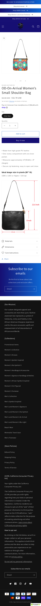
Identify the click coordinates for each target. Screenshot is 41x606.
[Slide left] (15, 80)
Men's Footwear (10, 438)
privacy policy (17, 557)
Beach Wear (9, 427)
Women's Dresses (11, 355)
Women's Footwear (12, 391)
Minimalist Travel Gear (13, 433)
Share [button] (6, 259)
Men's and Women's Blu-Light (15, 422)
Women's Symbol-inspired (14, 360)
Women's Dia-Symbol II (13, 365)
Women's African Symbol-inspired (17, 381)
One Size (7, 116)
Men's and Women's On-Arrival (16, 417)
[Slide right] (25, 80)
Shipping (11, 101)
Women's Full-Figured (13, 386)
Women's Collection (12, 350)
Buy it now (20, 140)
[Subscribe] (33, 289)
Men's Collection (11, 396)
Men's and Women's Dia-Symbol (16, 412)
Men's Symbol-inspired (13, 401)
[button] (2, 26)
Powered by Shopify (27, 602)
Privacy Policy (9, 462)
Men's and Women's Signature (16, 407)
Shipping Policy (10, 457)
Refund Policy (10, 452)
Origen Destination (17, 602)
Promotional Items (12, 345)
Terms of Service (11, 468)
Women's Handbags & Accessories (17, 370)
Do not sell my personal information (18, 561)
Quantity (4, 121)
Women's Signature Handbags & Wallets (19, 376)
